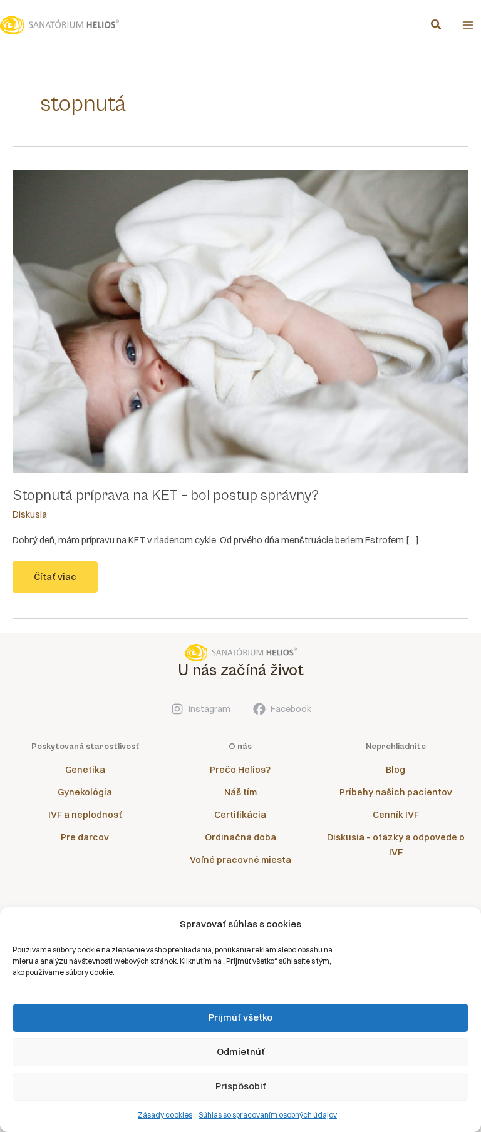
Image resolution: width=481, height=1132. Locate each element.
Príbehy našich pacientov (395, 792)
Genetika (85, 769)
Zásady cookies (165, 1114)
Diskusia (30, 514)
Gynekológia (85, 792)
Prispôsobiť (240, 1086)
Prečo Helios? (240, 769)
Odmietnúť (241, 1052)
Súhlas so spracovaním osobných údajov (268, 1114)
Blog (395, 769)
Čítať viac (54, 582)
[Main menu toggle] (468, 25)
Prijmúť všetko (240, 1017)
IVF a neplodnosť (85, 814)
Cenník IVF (396, 814)
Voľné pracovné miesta (240, 859)
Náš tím (240, 792)
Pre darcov (85, 837)
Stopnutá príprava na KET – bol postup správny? (166, 495)
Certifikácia (240, 814)
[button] (436, 26)
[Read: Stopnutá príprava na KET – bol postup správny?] (240, 321)
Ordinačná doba (240, 837)
